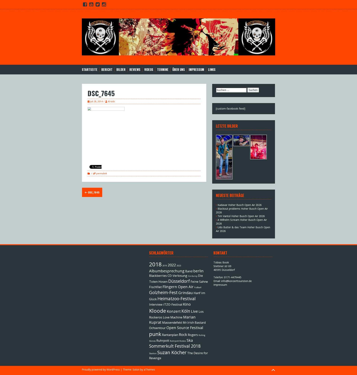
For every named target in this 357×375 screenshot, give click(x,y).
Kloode (157, 310)
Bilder (121, 70)
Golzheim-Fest (163, 292)
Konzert (174, 311)
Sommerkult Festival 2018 (175, 346)
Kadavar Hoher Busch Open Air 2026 (240, 205)
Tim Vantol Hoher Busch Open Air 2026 (241, 216)
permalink (101, 173)
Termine (162, 70)
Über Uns (178, 70)
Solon (136, 369)
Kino (187, 304)
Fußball (197, 287)
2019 (165, 265)
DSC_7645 (93, 192)
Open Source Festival (184, 327)
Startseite (89, 70)
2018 (155, 264)
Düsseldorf (179, 281)
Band (188, 271)
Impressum (196, 70)
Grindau (185, 292)
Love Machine (172, 317)
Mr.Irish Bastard (194, 322)
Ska (190, 340)
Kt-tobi (111, 101)
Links (212, 70)
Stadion (153, 353)
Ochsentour (157, 328)
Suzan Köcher (171, 352)
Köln (185, 311)
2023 (179, 265)
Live (194, 311)
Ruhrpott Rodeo (178, 341)
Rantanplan (170, 335)
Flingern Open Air (178, 286)
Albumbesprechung (166, 270)
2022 (172, 264)
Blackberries (158, 276)
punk (155, 333)
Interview (156, 304)
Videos (148, 70)
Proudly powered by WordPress (101, 369)
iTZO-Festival (172, 304)
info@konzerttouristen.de (236, 281)
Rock (183, 334)
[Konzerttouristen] (178, 36)
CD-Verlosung (177, 276)
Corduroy (192, 276)
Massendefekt (172, 322)
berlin (198, 270)
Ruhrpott (162, 341)
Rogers (193, 335)
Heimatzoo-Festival (176, 299)
